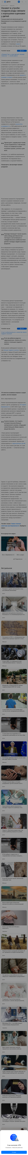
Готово (14, 1152)
